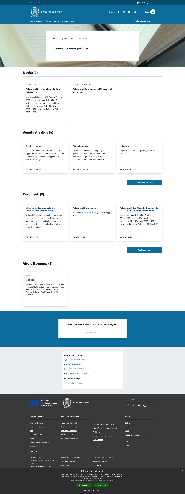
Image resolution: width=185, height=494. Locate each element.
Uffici (31, 430)
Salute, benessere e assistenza (104, 436)
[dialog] (92, 481)
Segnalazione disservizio (70, 461)
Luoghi (127, 441)
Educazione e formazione (70, 438)
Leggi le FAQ (65, 465)
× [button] (182, 470)
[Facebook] (118, 11)
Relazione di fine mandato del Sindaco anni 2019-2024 (92, 90)
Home (55, 38)
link (113, 481)
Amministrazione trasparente (103, 457)
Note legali (97, 465)
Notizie (28, 84)
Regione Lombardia (36, 3)
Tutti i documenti (144, 250)
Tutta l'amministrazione (144, 182)
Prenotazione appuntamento (71, 457)
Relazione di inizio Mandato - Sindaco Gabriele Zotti (43, 90)
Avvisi (127, 430)
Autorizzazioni (98, 439)
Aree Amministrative (37, 427)
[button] (92, 490)
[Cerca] (152, 11)
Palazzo (28, 275)
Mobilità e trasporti (68, 434)
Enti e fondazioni (36, 434)
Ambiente (96, 432)
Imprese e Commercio (69, 427)
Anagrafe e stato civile (69, 423)
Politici (32, 438)
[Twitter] (123, 11)
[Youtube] (128, 11)
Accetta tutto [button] (84, 485)
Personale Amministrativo (39, 442)
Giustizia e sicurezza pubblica (103, 424)
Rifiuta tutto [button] (101, 485)
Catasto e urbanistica (69, 430)
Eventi (127, 445)
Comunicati (129, 427)
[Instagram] (134, 11)
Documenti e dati (36, 446)
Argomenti (64, 38)
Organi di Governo (36, 423)
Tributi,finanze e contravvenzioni (105, 428)
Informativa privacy (100, 461)
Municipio (30, 279)
